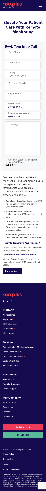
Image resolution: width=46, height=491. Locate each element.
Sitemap (6, 464)
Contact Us (8, 416)
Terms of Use (8, 459)
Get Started (22, 427)
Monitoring (8, 333)
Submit (9, 164)
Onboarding (8, 328)
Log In (32, 434)
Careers (6, 412)
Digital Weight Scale (11, 361)
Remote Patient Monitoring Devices (18, 347)
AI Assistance (9, 315)
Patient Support (10, 388)
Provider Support (11, 384)
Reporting (7, 319)
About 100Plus (9, 402)
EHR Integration (10, 324)
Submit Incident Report (12, 469)
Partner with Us (10, 407)
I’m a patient (11, 271)
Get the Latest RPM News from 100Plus (22, 161)
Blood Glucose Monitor (13, 356)
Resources (8, 379)
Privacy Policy (8, 454)
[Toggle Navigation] (40, 6)
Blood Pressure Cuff (12, 352)
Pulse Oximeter (10, 365)
